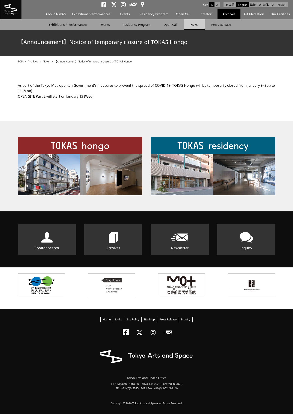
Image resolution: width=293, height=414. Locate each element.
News (194, 25)
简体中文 (268, 5)
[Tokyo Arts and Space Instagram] (154, 329)
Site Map (149, 319)
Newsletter (180, 248)
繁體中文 (255, 5)
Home (107, 319)
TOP (20, 61)
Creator (206, 14)
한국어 (281, 5)
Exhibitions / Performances (68, 25)
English (243, 5)
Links (118, 319)
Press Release (221, 25)
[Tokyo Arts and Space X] (140, 329)
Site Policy (132, 319)
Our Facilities (280, 14)
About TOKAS (56, 14)
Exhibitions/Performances (91, 14)
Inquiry (246, 248)
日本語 (230, 5)
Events (125, 14)
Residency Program (154, 14)
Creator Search (47, 248)
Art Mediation (254, 14)
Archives (229, 14)
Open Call (183, 14)
